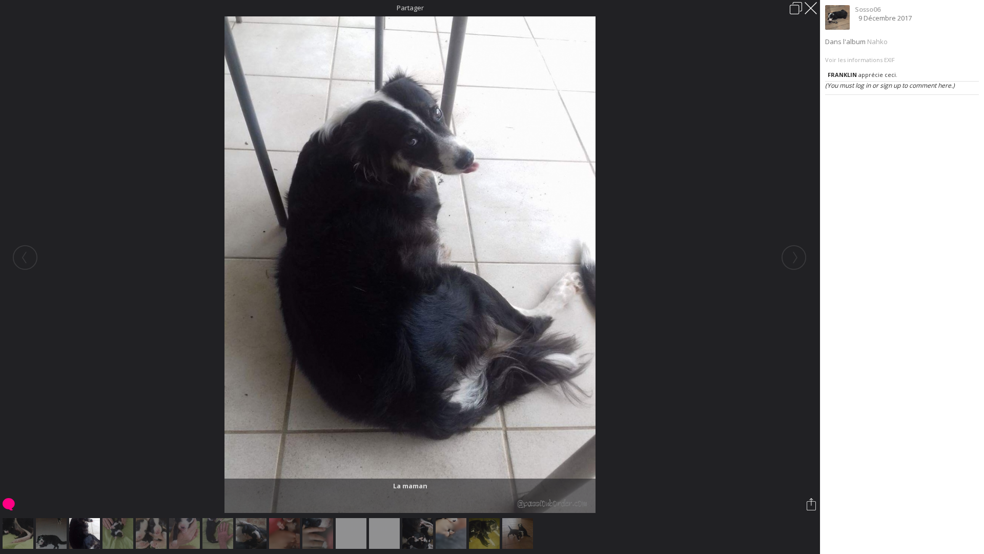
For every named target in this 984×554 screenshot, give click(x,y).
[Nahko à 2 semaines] (185, 533)
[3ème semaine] (252, 533)
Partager (410, 7)
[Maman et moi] (485, 533)
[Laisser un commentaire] (9, 504)
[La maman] (85, 533)
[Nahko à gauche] (152, 533)
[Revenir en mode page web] (796, 8)
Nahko (877, 41)
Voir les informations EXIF (860, 60)
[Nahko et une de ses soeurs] (119, 533)
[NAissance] (19, 533)
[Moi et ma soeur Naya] (519, 533)
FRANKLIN (842, 74)
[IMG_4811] (452, 533)
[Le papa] (52, 533)
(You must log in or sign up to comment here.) (890, 85)
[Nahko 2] (385, 533)
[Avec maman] (419, 533)
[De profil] (219, 533)
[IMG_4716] (319, 533)
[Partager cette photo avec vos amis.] (812, 504)
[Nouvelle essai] (352, 533)
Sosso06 (867, 9)
